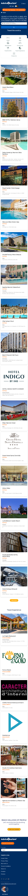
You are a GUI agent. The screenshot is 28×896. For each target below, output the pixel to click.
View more (14, 600)
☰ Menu (23, 3)
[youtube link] (8, 879)
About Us (3, 868)
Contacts (3, 871)
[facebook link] (1, 879)
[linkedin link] (6, 879)
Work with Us (4, 863)
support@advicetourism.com (8, 883)
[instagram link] (4, 879)
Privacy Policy (4, 861)
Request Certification (7, 843)
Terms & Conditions (6, 866)
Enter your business (14, 829)
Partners (3, 874)
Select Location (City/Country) (8, 22)
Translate (3, 847)
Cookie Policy (4, 858)
